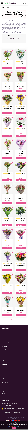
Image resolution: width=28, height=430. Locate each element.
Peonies (3, 370)
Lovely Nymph (7, 265)
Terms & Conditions (6, 342)
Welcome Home (5, 357)
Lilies (3, 373)
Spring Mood (7, 86)
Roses (3, 367)
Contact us (4, 334)
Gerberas (4, 378)
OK (14, 428)
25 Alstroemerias (7, 108)
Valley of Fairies (20, 86)
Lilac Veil (7, 243)
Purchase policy (5, 336)
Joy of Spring (7, 63)
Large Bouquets (5, 391)
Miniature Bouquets (6, 393)
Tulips (3, 375)
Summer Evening (7, 287)
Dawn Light (20, 198)
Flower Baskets (5, 388)
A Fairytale (7, 175)
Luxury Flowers (5, 396)
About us (4, 331)
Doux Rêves (20, 153)
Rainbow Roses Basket (20, 265)
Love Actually (20, 63)
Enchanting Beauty (20, 243)
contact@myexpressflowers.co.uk (12, 412)
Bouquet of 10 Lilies (20, 220)
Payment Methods (6, 339)
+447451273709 (8, 405)
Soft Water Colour (7, 310)
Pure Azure (7, 220)
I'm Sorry (4, 360)
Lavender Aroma (7, 131)
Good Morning (20, 108)
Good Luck (4, 354)
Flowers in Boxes (6, 385)
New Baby (4, 352)
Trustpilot (10, 403)
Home (3, 7)
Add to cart (7, 68)
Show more (14, 319)
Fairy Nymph (7, 198)
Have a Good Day (20, 131)
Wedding (4, 349)
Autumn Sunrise (20, 310)
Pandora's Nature (20, 175)
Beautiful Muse (20, 287)
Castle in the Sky (7, 153)
